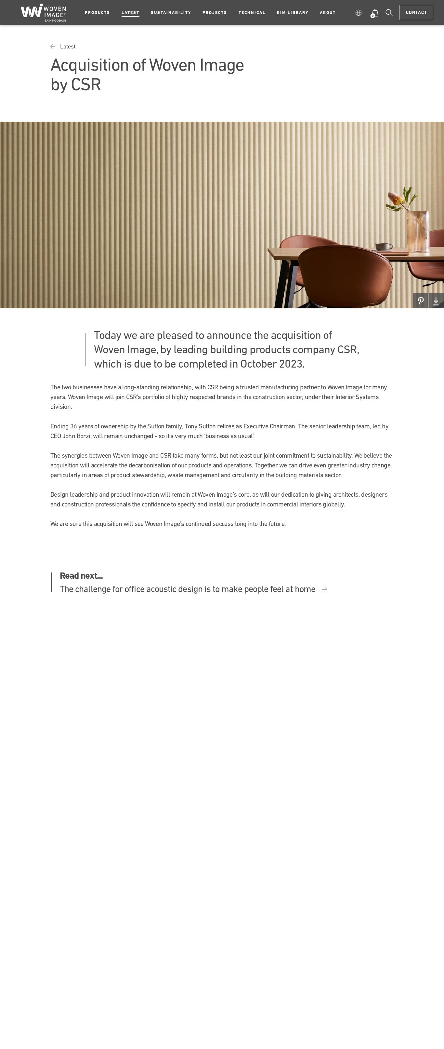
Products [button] (97, 12)
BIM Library (292, 12)
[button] (359, 13)
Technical (252, 12)
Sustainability (171, 12)
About (328, 12)
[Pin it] (420, 300)
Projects (214, 12)
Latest (130, 12)
